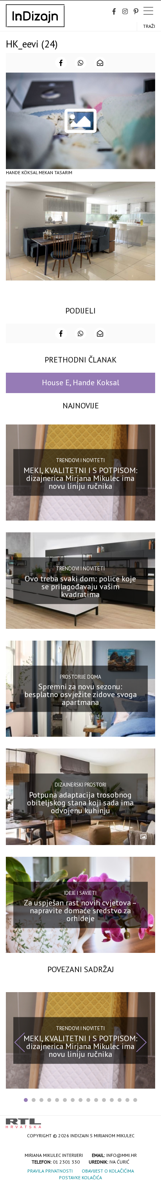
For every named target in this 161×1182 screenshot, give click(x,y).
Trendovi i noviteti (80, 460)
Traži (149, 26)
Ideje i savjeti (80, 892)
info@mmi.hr (121, 1155)
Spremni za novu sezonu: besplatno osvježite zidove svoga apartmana (80, 694)
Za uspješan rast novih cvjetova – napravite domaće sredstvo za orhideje (80, 910)
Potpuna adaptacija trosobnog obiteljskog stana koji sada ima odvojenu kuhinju (80, 802)
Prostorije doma (80, 676)
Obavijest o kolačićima (108, 1171)
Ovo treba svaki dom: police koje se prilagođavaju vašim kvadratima (80, 586)
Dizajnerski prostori (80, 784)
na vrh (147, 1121)
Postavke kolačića (80, 1177)
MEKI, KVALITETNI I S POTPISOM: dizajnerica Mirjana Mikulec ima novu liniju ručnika (80, 478)
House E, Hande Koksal (80, 382)
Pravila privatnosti (50, 1171)
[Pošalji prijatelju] (100, 63)
